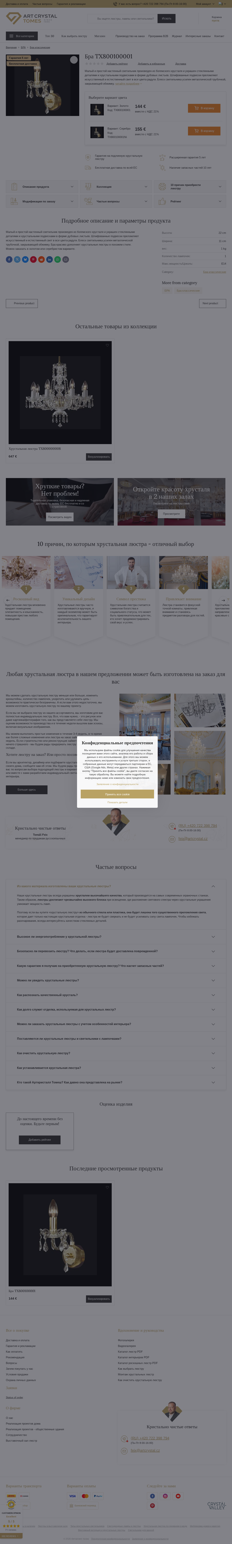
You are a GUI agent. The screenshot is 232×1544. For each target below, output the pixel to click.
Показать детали (117, 802)
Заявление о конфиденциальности (117, 784)
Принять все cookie (117, 794)
